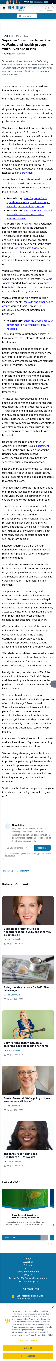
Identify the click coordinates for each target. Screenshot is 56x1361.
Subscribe (41, 848)
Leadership (8, 870)
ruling (27, 223)
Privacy (28, 1274)
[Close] (53, 1307)
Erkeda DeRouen (14, 1161)
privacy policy (10, 856)
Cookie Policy (47, 1335)
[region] (28, 1332)
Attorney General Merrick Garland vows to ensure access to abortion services (29, 214)
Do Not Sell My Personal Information (28, 1278)
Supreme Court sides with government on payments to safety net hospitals (30, 324)
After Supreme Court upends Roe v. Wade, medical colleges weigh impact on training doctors (28, 202)
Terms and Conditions (28, 1271)
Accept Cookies (28, 1356)
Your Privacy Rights (28, 1281)
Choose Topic (25, 16)
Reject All (28, 1348)
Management (23, 870)
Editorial (28, 1265)
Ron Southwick (13, 939)
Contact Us (28, 1268)
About (28, 1258)
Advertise (28, 1261)
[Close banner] (52, 3)
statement (27, 172)
